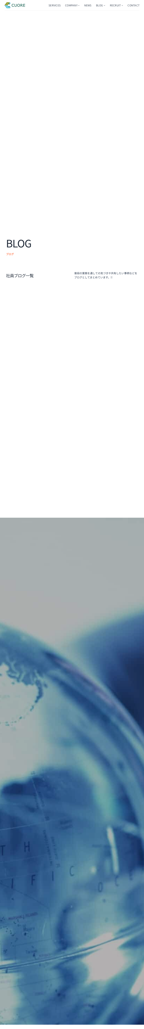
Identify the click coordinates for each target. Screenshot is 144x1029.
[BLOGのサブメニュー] (104, 5)
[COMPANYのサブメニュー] (79, 5)
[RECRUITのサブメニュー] (122, 5)
